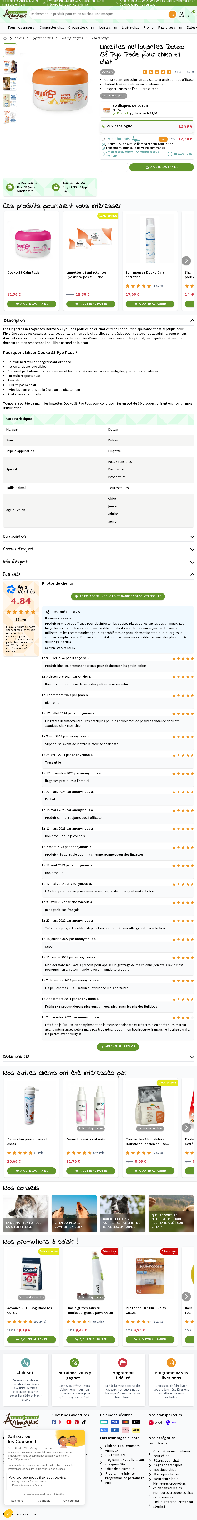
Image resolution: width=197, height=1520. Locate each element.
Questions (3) (16, 1057)
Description (14, 321)
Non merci (17, 1500)
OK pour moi (71, 1500)
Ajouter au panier (164, 167)
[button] (8, 1513)
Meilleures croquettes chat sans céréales (173, 1495)
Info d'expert (15, 562)
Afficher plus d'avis (120, 1046)
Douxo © (107, 72)
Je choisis (44, 1500)
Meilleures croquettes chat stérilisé (173, 1504)
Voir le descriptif (112, 95)
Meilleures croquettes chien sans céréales (169, 1486)
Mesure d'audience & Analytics (28, 1485)
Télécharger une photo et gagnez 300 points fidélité (120, 596)
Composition (14, 537)
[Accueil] (5, 38)
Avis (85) (11, 575)
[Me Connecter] (182, 14)
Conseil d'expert (18, 549)
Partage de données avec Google (29, 1481)
